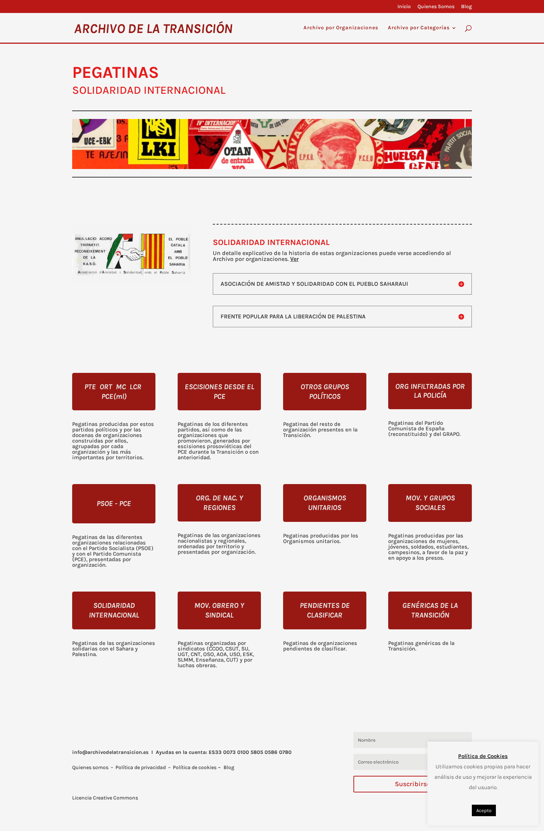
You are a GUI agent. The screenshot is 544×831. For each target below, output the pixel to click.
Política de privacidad (140, 767)
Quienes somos (90, 767)
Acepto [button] (483, 810)
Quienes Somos (435, 7)
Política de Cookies (483, 756)
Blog (466, 7)
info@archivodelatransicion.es (110, 752)
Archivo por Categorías (419, 28)
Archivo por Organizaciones (340, 28)
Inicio (404, 7)
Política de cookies (194, 767)
